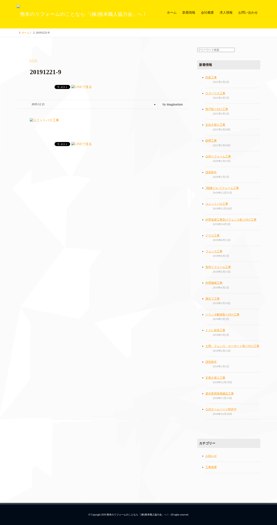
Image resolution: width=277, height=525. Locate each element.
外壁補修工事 (213, 282)
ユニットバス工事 (216, 203)
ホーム (172, 12)
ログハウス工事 (215, 93)
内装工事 (211, 77)
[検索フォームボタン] (273, 1)
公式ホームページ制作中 (221, 409)
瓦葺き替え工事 (215, 377)
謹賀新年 (211, 172)
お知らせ (211, 456)
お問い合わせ (248, 12)
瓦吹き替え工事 (215, 124)
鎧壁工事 (211, 140)
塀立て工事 (212, 298)
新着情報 (188, 12)
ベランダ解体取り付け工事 (222, 314)
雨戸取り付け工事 (216, 109)
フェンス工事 (213, 251)
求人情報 (226, 12)
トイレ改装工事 (215, 330)
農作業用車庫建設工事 (219, 393)
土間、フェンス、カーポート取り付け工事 (232, 346)
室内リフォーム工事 (218, 267)
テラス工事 (212, 235)
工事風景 (211, 467)
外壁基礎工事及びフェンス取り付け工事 (231, 219)
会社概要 (207, 12)
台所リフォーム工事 (218, 156)
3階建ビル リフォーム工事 (222, 188)
